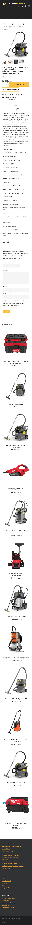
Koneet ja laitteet (13, 24)
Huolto (4, 885)
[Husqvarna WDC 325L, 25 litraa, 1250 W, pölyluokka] (16, 722)
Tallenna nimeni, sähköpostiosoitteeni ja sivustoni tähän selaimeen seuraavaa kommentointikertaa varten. (15, 303)
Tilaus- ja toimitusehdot (9, 903)
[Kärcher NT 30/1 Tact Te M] (16, 765)
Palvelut (4, 883)
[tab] (16, 105)
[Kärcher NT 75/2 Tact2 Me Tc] (16, 598)
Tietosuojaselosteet (8, 907)
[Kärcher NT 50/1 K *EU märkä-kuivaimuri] (16, 513)
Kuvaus (16, 105)
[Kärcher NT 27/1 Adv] (16, 386)
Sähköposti (7, 294)
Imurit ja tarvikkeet (25, 24)
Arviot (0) (16, 109)
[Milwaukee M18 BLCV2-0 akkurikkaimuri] (16, 470)
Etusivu (4, 24)
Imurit (5, 26)
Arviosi (5, 270)
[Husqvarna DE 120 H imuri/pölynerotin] (16, 640)
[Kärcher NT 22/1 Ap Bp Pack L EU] (16, 681)
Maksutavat (5, 905)
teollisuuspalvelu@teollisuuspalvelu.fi (12, 866)
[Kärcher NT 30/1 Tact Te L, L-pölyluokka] (16, 427)
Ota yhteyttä (5, 888)
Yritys (3, 878)
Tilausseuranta (6, 900)
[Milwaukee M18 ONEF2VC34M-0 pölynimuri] (16, 806)
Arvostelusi (6, 263)
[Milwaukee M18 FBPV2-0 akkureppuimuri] (16, 556)
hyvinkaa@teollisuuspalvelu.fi (10, 857)
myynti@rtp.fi (6, 849)
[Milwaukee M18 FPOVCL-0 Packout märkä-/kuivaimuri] (16, 343)
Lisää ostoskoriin (19, 84)
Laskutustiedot (6, 881)
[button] (29, 6)
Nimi (5, 287)
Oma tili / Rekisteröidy (8, 898)
